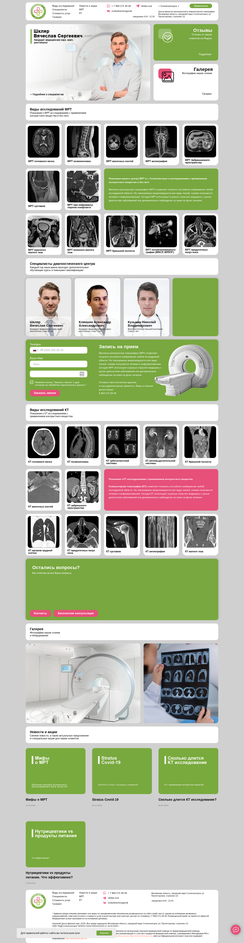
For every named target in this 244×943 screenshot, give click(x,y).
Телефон (35, 344)
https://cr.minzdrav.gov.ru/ (141, 936)
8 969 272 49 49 (107, 393)
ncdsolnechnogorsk (122, 11)
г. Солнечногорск (168, 6)
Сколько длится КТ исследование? (187, 799)
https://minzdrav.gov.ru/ (118, 936)
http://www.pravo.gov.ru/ (76, 938)
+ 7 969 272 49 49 (121, 6)
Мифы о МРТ (36, 799)
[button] (201, 6)
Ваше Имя (36, 358)
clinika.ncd (146, 6)
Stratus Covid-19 (105, 799)
